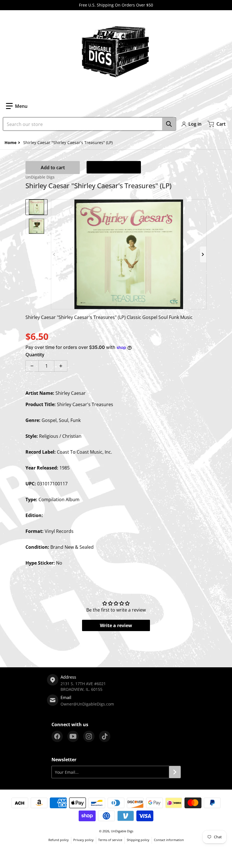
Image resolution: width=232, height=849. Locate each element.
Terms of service (110, 840)
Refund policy (58, 840)
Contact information (169, 840)
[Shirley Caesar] (36, 207)
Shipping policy (138, 840)
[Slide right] (203, 254)
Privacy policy (83, 840)
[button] (16, 106)
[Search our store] (169, 124)
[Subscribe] (175, 772)
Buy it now (114, 167)
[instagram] (88, 736)
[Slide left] (54, 254)
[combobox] (89, 124)
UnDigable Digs (122, 831)
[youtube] (73, 736)
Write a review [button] (116, 625)
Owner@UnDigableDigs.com (87, 704)
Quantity (34, 354)
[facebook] (57, 736)
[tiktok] (104, 736)
